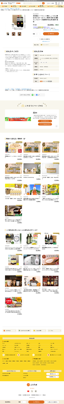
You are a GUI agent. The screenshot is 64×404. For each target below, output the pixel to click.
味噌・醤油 (17, 8)
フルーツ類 (52, 343)
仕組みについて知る (48, 29)
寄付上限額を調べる (5, 375)
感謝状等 (39, 351)
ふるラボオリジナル (17, 343)
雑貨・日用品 (40, 349)
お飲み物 (3, 347)
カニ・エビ (4, 345)
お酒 (51, 345)
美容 (3, 351)
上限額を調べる (56, 29)
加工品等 (27, 347)
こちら (49, 28)
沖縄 (7, 363)
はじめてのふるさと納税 (6, 373)
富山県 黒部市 (36, 13)
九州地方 (3, 363)
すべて (3, 343)
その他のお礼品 (52, 351)
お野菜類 (27, 345)
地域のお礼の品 (28, 349)
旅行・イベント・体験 (18, 349)
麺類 (39, 347)
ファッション (16, 351)
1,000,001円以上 (43, 364)
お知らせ (24, 377)
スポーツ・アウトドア (54, 349)
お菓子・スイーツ (17, 347)
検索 (43, 3)
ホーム (2, 8)
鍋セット (3, 349)
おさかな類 (16, 345)
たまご (39, 345)
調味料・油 (12, 8)
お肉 (39, 343)
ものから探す (6, 8)
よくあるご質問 (25, 375)
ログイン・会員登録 (51, 3)
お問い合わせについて (46, 41)
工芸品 (27, 351)
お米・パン (28, 343)
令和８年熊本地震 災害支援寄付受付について (32, 0)
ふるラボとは (25, 373)
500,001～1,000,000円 (36, 364)
